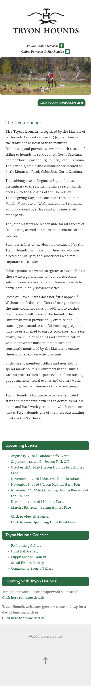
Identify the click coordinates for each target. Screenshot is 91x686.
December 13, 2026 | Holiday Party (37, 502)
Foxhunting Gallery (26, 546)
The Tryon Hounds (24, 123)
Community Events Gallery (32, 569)
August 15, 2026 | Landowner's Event (40, 456)
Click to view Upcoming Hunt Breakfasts (44, 522)
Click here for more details (23, 598)
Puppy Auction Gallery (28, 557)
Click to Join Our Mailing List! (61, 102)
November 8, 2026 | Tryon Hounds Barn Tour (45, 485)
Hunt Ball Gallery (24, 552)
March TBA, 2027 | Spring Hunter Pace (41, 508)
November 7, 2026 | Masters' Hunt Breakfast (46, 479)
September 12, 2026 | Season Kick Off (40, 462)
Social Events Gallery (27, 563)
